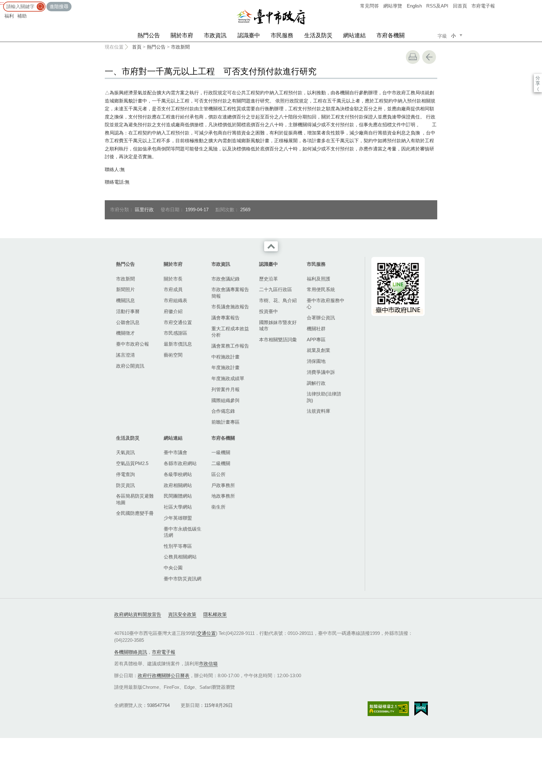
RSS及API (437, 5)
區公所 (218, 474)
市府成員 (173, 289)
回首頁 (460, 5)
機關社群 (316, 328)
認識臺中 (248, 35)
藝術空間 (173, 355)
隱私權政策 (215, 614)
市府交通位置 (178, 322)
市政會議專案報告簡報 (230, 292)
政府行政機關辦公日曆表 (163, 675)
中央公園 (173, 567)
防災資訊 (125, 485)
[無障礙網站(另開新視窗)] (388, 708)
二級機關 (220, 463)
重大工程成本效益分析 (230, 331)
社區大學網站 (178, 507)
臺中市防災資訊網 (182, 578)
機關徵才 (125, 333)
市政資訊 (215, 35)
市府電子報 (483, 5)
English (414, 5)
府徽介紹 (173, 311)
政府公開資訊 (130, 366)
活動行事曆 (128, 311)
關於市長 (173, 278)
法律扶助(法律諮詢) (324, 397)
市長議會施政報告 (230, 306)
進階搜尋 (59, 6)
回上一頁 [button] (429, 57)
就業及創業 (318, 350)
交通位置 (206, 633)
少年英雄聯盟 (178, 518)
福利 (9, 15)
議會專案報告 (225, 317)
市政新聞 (180, 47)
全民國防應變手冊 (135, 513)
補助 (22, 15)
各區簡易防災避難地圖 (135, 499)
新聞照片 (125, 289)
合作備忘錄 (223, 411)
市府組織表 (175, 300)
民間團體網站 (178, 496)
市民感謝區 (175, 333)
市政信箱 (208, 663)
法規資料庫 (318, 411)
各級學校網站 (178, 474)
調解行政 (316, 383)
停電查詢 (125, 474)
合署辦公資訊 (321, 317)
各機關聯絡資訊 (130, 652)
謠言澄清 (125, 355)
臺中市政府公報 (132, 344)
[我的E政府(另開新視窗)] (421, 709)
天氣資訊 (125, 452)
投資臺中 (268, 311)
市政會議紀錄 (225, 278)
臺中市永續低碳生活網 (182, 532)
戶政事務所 (223, 485)
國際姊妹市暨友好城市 (278, 325)
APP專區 (316, 339)
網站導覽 (392, 5)
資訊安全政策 (182, 614)
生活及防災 (318, 35)
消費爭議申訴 (321, 372)
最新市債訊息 (178, 344)
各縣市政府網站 (180, 463)
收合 (271, 246)
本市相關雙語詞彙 (278, 339)
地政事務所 (223, 496)
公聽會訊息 (128, 322)
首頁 (136, 47)
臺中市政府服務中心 (325, 303)
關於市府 (182, 35)
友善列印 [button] (413, 57)
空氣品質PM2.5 (132, 463)
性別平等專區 (178, 546)
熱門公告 (148, 35)
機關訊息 (125, 300)
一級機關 (220, 452)
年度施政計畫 (225, 367)
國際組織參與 (225, 400)
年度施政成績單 (227, 378)
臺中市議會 (175, 452)
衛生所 (218, 507)
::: (2, 3)
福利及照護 (318, 278)
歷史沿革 (268, 278)
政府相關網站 (178, 485)
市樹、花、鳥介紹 (278, 300)
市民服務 (282, 35)
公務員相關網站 (180, 556)
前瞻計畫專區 (225, 422)
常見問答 (369, 5)
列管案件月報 (225, 389)
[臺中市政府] (271, 17)
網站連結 (354, 35)
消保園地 (316, 361)
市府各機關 (390, 35)
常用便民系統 (321, 289)
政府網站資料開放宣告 (137, 614)
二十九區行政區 (275, 289)
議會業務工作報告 (230, 345)
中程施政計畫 (225, 356)
